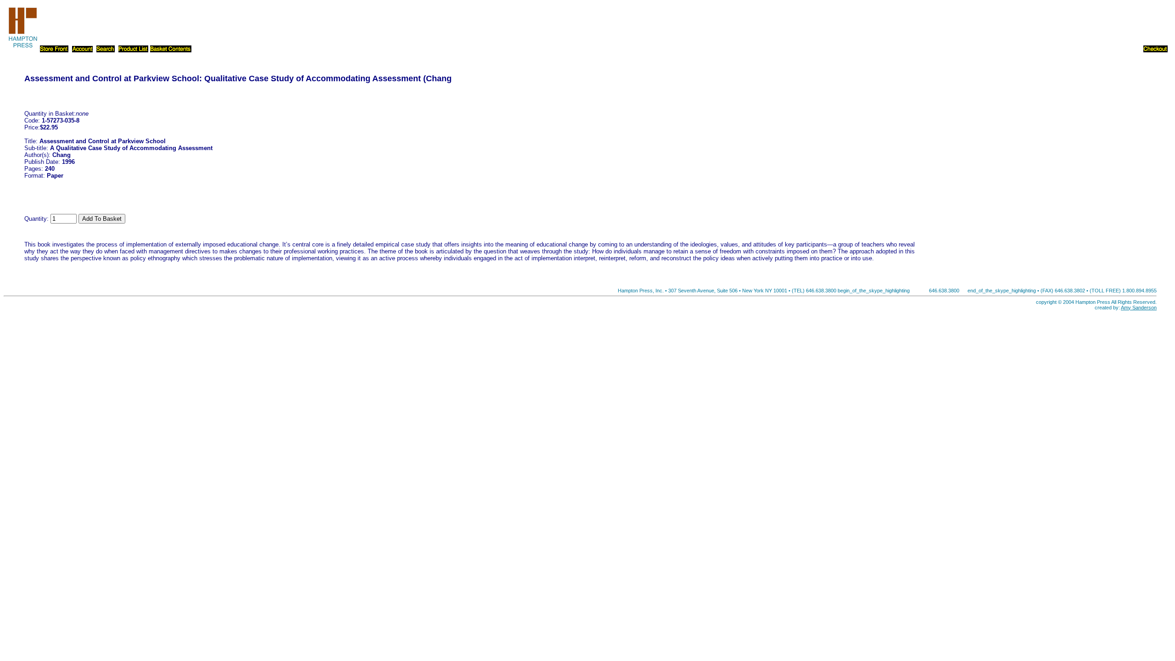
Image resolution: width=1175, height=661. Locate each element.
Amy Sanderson (1139, 307)
